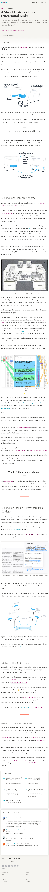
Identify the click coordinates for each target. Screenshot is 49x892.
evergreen (10, 8)
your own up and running (19, 682)
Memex (16, 206)
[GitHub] (6, 866)
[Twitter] (15, 866)
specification (41, 740)
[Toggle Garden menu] (38, 2)
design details (33, 450)
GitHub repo (39, 707)
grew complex (42, 450)
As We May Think (6, 213)
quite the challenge (19, 450)
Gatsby (26, 760)
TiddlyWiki (13, 680)
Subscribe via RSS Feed (10, 861)
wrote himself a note (23, 427)
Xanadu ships (8, 481)
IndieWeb (35, 737)
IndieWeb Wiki (33, 763)
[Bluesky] (3, 866)
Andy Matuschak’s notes (32, 534)
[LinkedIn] (9, 866)
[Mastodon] (18, 866)
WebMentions (5, 737)
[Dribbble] (12, 866)
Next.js (36, 760)
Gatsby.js (26, 690)
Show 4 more (24, 853)
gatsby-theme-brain (29, 697)
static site (15, 760)
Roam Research (23, 47)
